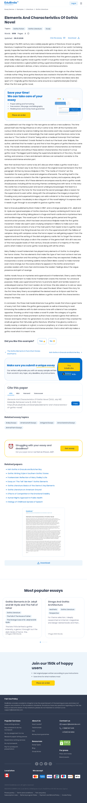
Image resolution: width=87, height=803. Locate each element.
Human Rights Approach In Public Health (25, 497)
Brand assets (64, 757)
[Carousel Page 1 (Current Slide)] (40, 642)
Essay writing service (12, 724)
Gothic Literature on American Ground (24, 489)
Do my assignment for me (14, 733)
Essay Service (9, 9)
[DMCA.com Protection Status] (65, 743)
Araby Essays (11, 423)
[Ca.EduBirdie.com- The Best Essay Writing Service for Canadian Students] (7, 775)
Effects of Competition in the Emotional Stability (29, 493)
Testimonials (36, 728)
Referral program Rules (28, 795)
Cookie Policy (66, 795)
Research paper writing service (16, 737)
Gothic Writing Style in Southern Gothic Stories (28, 473)
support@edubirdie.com (71, 724)
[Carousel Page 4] (45, 642)
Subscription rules (11, 795)
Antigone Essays (46, 423)
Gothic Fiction (18, 29)
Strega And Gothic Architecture (58, 603)
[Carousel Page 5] (46, 642)
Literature (29, 9)
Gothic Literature (42, 9)
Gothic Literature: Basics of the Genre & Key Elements (31, 485)
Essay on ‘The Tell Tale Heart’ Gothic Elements (28, 481)
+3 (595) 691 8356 (68, 732)
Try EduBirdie (69, 367)
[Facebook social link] (36, 763)
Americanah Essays (28, 423)
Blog (33, 748)
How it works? (37, 724)
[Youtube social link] (41, 763)
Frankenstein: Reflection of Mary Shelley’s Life (27, 477)
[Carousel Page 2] (41, 642)
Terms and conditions (25, 793)
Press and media (65, 754)
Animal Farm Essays (14, 428)
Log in (73, 3)
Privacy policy (9, 793)
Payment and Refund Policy (49, 795)
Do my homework (11, 743)
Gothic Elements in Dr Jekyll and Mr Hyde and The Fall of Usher (22, 605)
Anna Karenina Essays (66, 423)
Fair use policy (40, 793)
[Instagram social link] (50, 763)
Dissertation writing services (15, 740)
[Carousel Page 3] (43, 642)
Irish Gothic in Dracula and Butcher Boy (64, 352)
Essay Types (36, 745)
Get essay (69, 448)
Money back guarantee (40, 734)
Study (48, 29)
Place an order (19, 115)
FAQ (33, 731)
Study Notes (36, 751)
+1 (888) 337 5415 (68, 728)
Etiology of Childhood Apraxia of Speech (25, 502)
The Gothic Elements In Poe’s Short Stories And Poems (23, 352)
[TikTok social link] (45, 763)
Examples (20, 9)
